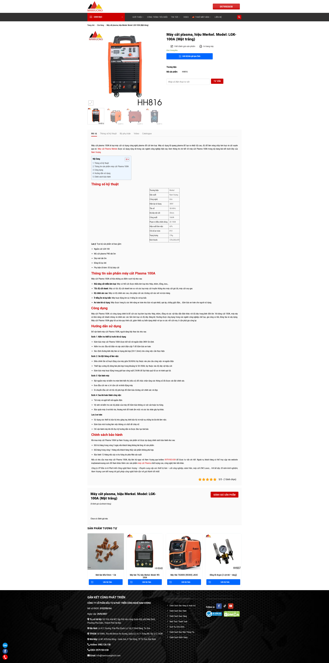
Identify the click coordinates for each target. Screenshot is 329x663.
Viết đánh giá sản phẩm (184, 46)
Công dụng (99, 170)
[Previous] (92, 68)
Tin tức (174, 17)
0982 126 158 (104, 644)
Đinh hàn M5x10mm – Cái (106, 575)
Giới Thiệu (137, 17)
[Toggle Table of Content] (126, 159)
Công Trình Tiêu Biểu (157, 17)
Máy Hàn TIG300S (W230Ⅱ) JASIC (184, 575)
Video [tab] (136, 133)
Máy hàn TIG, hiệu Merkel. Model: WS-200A (145, 576)
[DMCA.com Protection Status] (232, 614)
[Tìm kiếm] (239, 17)
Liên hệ (218, 17)
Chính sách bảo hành (102, 177)
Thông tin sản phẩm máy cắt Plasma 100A (111, 166)
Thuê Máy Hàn (202, 17)
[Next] (158, 68)
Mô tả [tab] (94, 133)
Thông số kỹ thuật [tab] (108, 133)
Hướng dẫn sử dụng (102, 173)
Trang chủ (90, 25)
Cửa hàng (100, 25)
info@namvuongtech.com (108, 655)
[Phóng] (90, 102)
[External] (125, 68)
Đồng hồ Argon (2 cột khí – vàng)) (223, 575)
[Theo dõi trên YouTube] (231, 606)
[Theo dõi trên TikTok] (225, 606)
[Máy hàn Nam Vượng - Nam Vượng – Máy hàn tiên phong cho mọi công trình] (95, 6)
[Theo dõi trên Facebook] (219, 606)
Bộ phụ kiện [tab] (125, 133)
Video (186, 17)
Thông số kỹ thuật (101, 163)
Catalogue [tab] (147, 133)
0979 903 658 (102, 650)
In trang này (208, 46)
